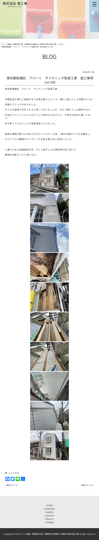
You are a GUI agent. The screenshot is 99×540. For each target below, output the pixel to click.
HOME (49, 505)
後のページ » (88, 485)
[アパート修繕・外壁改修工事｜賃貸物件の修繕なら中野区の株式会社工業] (15, 4)
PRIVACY (49, 519)
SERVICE (49, 512)
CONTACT (49, 515)
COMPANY (49, 508)
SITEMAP (49, 522)
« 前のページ (11, 485)
